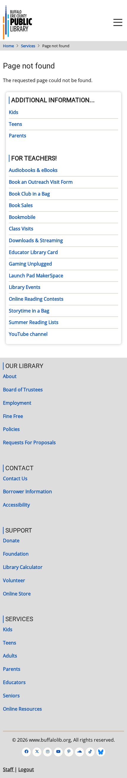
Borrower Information (27, 491)
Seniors (11, 695)
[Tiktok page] (90, 752)
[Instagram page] (47, 752)
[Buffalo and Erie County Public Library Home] (17, 22)
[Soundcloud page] (79, 752)
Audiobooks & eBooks (33, 170)
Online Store (17, 593)
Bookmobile (22, 217)
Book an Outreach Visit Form (41, 182)
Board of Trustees (23, 389)
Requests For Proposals (29, 442)
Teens (15, 124)
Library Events (24, 287)
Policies (11, 429)
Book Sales (21, 205)
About (10, 376)
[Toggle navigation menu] (117, 22)
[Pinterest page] (68, 752)
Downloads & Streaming (36, 240)
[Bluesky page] (100, 752)
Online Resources (22, 709)
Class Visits (21, 228)
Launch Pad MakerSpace (36, 275)
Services (28, 45)
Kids (13, 112)
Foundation (16, 554)
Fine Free (13, 416)
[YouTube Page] (58, 752)
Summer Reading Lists (33, 322)
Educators (14, 682)
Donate (11, 540)
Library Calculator (23, 567)
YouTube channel (28, 334)
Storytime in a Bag (29, 310)
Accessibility (16, 505)
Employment (17, 403)
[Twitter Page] (36, 752)
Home (8, 45)
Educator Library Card (33, 252)
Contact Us (15, 478)
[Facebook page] (26, 752)
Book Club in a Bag (29, 194)
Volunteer (14, 580)
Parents (17, 135)
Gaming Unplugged (30, 264)
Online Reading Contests (36, 299)
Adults (10, 655)
